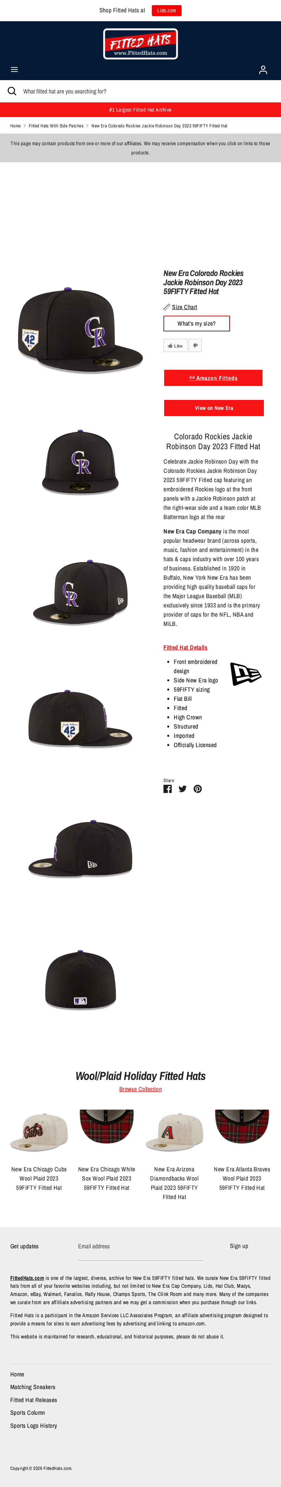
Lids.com (166, 10)
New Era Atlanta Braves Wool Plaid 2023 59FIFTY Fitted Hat (242, 1178)
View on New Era (214, 408)
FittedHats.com (57, 1468)
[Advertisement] (140, 210)
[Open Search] (11, 91)
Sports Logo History (33, 1425)
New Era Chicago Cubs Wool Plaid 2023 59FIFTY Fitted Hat (39, 1178)
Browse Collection (140, 1089)
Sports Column (27, 1412)
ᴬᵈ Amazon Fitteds (213, 378)
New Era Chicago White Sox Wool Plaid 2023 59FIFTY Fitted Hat (106, 1178)
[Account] (263, 67)
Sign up (239, 1246)
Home (17, 1374)
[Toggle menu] (14, 69)
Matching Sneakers (33, 1387)
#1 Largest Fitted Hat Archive (140, 109)
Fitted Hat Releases (33, 1400)
